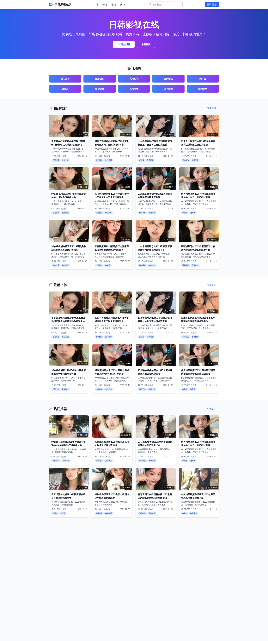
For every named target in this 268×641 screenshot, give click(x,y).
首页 (96, 4)
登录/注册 (212, 4)
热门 (122, 4)
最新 (113, 4)
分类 (104, 4)
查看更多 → (213, 108)
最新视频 (146, 44)
